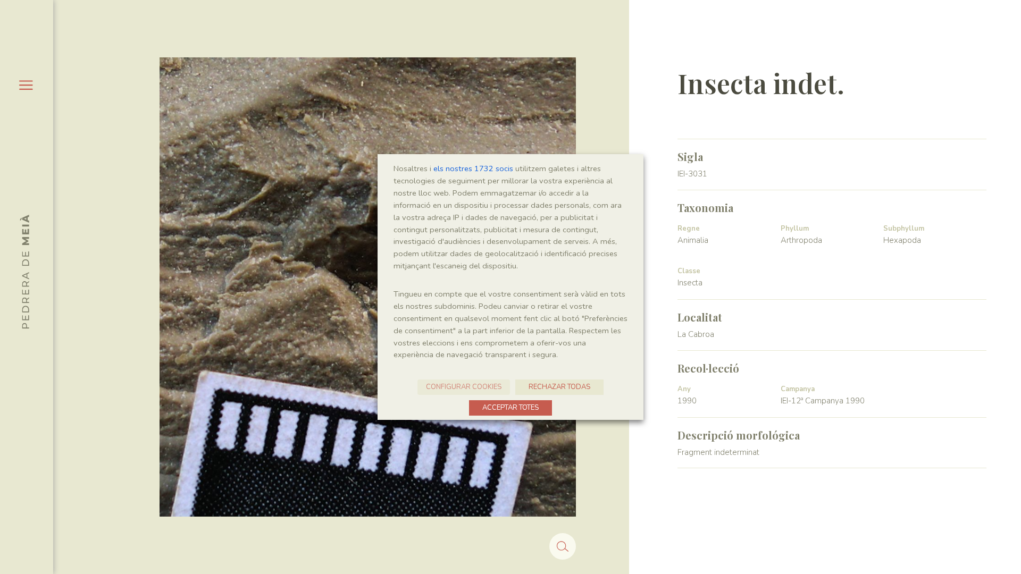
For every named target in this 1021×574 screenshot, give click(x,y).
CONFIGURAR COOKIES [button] (463, 387)
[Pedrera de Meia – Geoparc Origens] (24, 271)
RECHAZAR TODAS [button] (559, 387)
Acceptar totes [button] (510, 407)
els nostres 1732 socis (473, 168)
